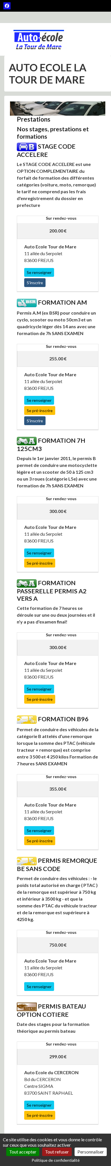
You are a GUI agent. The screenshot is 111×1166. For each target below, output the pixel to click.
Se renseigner (39, 272)
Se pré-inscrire (40, 410)
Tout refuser (57, 1151)
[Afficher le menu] (93, 39)
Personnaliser (90, 1151)
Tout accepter (22, 1151)
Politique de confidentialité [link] (56, 1160)
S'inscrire (35, 282)
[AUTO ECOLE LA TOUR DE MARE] (38, 39)
